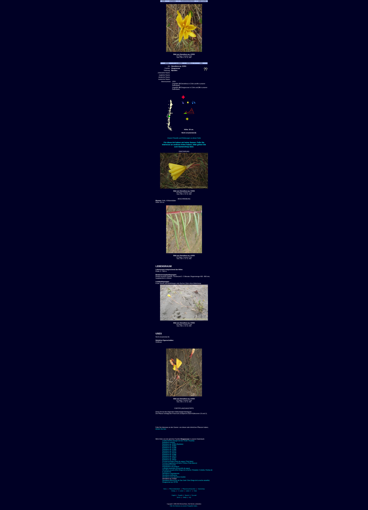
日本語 (184, 497)
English (174, 495)
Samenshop (201, 489)
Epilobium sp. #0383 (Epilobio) (172, 444)
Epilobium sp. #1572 (169, 451)
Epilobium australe (168, 442)
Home (165, 489)
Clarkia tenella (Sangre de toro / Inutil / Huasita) (178, 441)
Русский (194, 495)
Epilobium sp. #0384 (169, 446)
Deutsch (187, 495)
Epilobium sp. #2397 (169, 458)
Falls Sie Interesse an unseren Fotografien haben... (184, 506)
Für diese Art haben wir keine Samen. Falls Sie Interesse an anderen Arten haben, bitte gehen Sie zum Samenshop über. (184, 144)
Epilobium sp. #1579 (169, 453)
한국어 (179, 497)
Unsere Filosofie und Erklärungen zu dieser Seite (184, 138)
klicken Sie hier (161, 429)
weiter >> (188, 491)
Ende (195, 491)
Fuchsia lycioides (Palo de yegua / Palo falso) (177, 461)
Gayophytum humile (169, 465)
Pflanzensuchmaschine (188, 489)
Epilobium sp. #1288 (169, 447)
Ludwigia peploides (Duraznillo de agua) (176, 468)
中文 (190, 497)
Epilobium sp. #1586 (169, 454)
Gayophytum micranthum (170, 466)
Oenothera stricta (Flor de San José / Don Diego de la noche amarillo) (185, 480)
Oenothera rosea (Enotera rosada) (173, 477)
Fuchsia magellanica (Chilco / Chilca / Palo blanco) (179, 463)
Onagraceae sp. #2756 (170, 482)
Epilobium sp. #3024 (169, 459)
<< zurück (181, 491)
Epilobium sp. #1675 (169, 456)
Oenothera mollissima (169, 475)
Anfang (173, 491)
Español (180, 495)
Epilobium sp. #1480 (169, 449)
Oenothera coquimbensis (170, 473)
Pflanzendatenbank (174, 489)
